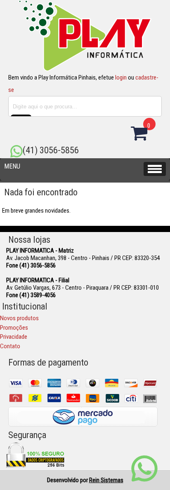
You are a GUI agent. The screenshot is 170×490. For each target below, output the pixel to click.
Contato (10, 346)
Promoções (14, 327)
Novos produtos (19, 318)
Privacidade (13, 336)
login (121, 77)
